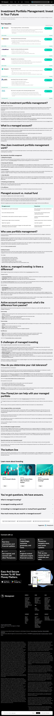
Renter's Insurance (47, 606)
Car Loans (26, 607)
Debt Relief (46, 598)
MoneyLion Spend (37, 597)
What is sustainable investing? (10, 246)
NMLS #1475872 (46, 631)
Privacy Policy (40, 631)
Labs (25, 622)
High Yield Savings (37, 600)
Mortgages (26, 606)
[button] (45, 713)
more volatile (34, 178)
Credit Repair (47, 608)
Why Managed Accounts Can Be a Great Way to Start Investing (16, 135)
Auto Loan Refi (47, 601)
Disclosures (3, 632)
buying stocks (3, 108)
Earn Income (37, 599)
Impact (26, 623)
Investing (36, 601)
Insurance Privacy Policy (36, 633)
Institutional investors (5, 237)
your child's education (13, 160)
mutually (39, 198)
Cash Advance (27, 599)
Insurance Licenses (44, 633)
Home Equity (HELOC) (28, 605)
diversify (7, 171)
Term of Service (37, 618)
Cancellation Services (48, 609)
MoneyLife (26, 618)
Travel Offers (47, 607)
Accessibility (37, 625)
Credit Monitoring (47, 597)
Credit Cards (27, 598)
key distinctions (29, 272)
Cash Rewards (37, 610)
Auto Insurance (47, 600)
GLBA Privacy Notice (38, 623)
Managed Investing (25, 398)
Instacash (26, 600)
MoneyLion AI (50, 525)
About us (26, 616)
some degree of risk (32, 119)
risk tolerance (21, 164)
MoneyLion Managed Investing (8, 281)
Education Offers (47, 605)
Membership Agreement (44, 690)
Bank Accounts (37, 598)
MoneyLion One (7, 436)
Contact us (36, 616)
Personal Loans (27, 597)
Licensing (36, 624)
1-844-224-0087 (47, 618)
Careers (26, 617)
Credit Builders (27, 601)
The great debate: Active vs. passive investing (13, 338)
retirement (48, 159)
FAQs (35, 617)
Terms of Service (34, 631)
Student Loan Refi (47, 599)
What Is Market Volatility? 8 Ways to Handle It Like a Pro (15, 378)
